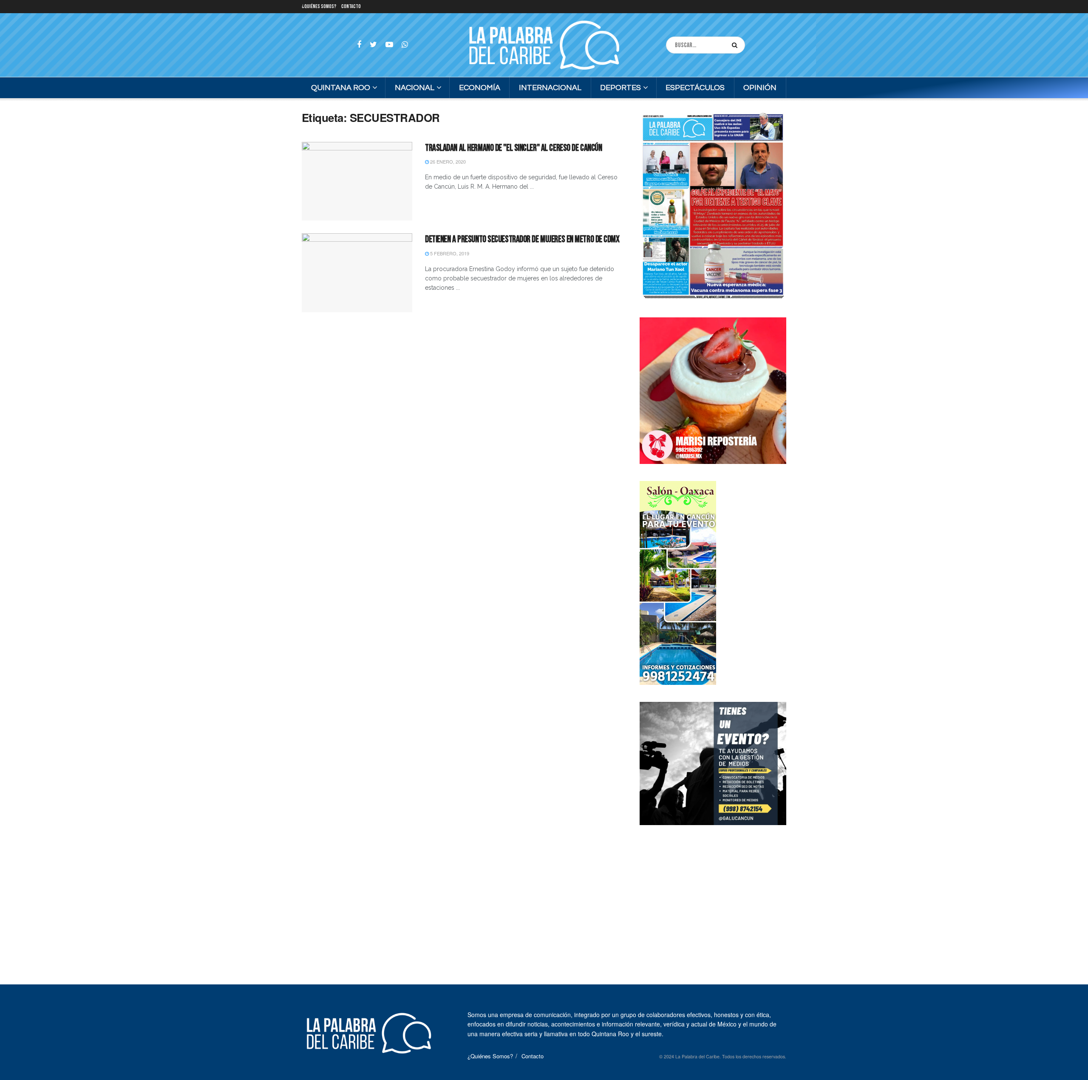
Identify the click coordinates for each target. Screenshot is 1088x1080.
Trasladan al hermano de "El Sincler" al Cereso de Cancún (513, 148)
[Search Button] (736, 45)
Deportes (620, 88)
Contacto (351, 6)
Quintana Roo (340, 88)
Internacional (550, 88)
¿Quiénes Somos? (319, 6)
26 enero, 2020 (447, 161)
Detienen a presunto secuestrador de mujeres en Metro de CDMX (522, 239)
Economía (479, 88)
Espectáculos (695, 88)
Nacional (414, 88)
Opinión (759, 88)
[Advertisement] (713, 895)
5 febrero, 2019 (449, 253)
